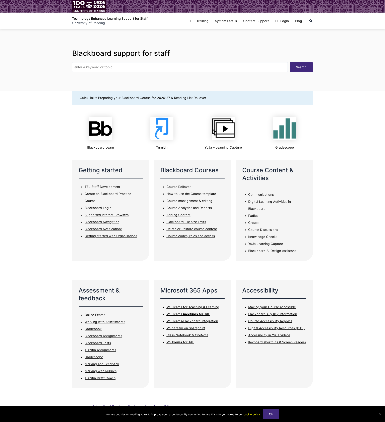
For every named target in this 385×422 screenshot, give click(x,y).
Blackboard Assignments (103, 336)
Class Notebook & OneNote (187, 335)
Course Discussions (263, 230)
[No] (380, 414)
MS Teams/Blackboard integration (192, 321)
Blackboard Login (98, 208)
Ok (271, 414)
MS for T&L (180, 342)
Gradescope (94, 357)
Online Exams (95, 315)
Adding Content (178, 215)
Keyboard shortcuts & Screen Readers (277, 342)
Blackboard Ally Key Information (272, 314)
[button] (311, 20)
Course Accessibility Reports (270, 321)
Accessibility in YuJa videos (269, 335)
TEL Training (199, 21)
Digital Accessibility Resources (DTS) (276, 328)
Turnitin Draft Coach (100, 378)
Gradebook (93, 329)
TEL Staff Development (102, 187)
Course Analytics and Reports (189, 208)
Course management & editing (189, 201)
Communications (261, 195)
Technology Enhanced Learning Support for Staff (110, 18)
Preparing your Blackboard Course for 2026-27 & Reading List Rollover (152, 98)
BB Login (282, 21)
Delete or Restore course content (191, 229)
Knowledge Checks (262, 237)
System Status (226, 21)
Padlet (253, 216)
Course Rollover (178, 187)
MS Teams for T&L (188, 314)
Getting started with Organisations (111, 236)
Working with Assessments (105, 322)
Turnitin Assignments (100, 350)
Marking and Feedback (102, 364)
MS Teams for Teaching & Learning (192, 307)
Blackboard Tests (98, 343)
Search (301, 67)
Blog (298, 21)
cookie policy (252, 414)
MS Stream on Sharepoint (185, 328)
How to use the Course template (191, 194)
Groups (253, 223)
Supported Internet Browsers (107, 215)
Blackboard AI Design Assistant (272, 251)
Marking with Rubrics (101, 371)
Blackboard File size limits (186, 222)
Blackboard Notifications (103, 229)
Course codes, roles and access (190, 236)
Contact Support (256, 21)
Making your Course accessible (272, 307)
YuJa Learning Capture (265, 244)
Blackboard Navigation (102, 222)
